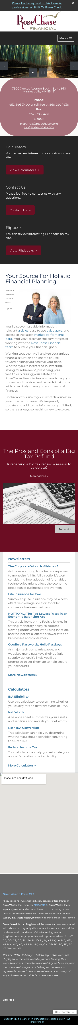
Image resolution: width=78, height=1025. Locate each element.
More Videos (39, 476)
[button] (65, 38)
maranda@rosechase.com (39, 123)
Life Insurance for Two (24, 594)
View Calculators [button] (23, 170)
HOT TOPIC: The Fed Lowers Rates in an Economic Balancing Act (37, 615)
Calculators (18, 689)
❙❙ (43, 72)
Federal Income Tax (22, 747)
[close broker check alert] (72, 3)
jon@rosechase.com (39, 127)
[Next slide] (74, 66)
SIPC (44, 905)
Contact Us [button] (18, 210)
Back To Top (63, 1012)
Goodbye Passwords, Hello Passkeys (35, 644)
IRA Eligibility (18, 696)
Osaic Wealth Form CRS (18, 894)
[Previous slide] (4, 66)
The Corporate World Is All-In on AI (33, 566)
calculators (54, 330)
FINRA (37, 905)
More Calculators (22, 765)
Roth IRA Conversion (23, 728)
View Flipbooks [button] (22, 250)
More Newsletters (22, 675)
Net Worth (16, 712)
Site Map (8, 999)
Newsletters (19, 559)
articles (23, 330)
